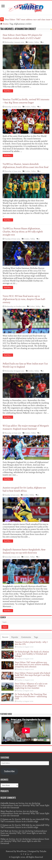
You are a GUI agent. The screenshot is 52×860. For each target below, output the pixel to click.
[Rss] (21, 854)
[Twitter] (26, 854)
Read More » (8, 91)
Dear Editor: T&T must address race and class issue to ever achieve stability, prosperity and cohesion (32, 664)
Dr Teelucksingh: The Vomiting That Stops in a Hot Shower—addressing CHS (31, 696)
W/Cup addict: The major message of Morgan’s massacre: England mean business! (26, 427)
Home (5, 23)
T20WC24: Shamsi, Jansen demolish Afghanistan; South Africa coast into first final (25, 165)
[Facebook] (23, 854)
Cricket (30, 42)
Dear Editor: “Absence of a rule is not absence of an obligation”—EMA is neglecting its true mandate (31, 685)
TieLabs (43, 851)
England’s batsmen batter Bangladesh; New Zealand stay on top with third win (24, 551)
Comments (26, 637)
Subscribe (9, 771)
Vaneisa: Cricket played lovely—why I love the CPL (31, 643)
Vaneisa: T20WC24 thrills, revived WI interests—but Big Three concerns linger (26, 101)
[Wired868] (26, 7)
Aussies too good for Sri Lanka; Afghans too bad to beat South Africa (24, 489)
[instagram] (31, 854)
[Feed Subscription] (51, 29)
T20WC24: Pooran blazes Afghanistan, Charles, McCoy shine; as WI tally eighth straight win (23, 231)
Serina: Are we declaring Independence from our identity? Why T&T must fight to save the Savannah (24, 805)
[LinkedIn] (28, 854)
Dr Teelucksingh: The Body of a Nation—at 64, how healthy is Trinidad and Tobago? (32, 653)
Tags (36, 637)
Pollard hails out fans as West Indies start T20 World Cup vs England (25, 365)
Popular (14, 637)
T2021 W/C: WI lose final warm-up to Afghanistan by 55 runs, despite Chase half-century (24, 299)
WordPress (21, 851)
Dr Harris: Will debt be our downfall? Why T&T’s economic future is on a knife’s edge (24, 820)
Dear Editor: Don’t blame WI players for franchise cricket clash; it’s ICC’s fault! (22, 36)
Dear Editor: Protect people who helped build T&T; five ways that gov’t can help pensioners (32, 675)
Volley (36, 42)
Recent (5, 637)
